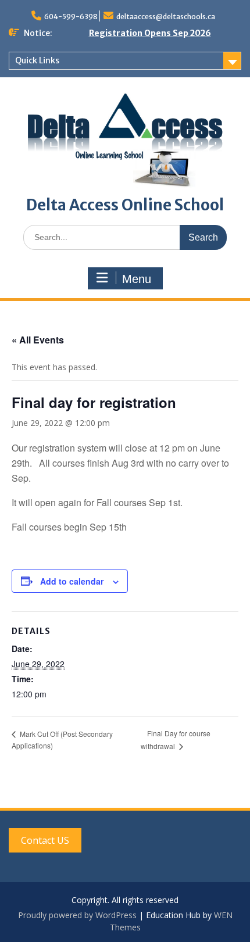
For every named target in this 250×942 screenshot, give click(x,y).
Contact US (45, 840)
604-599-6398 (71, 16)
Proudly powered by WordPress (77, 914)
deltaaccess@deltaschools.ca (165, 16)
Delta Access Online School (125, 204)
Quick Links (37, 60)
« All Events (38, 339)
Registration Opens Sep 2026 (150, 33)
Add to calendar (71, 581)
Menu (136, 279)
